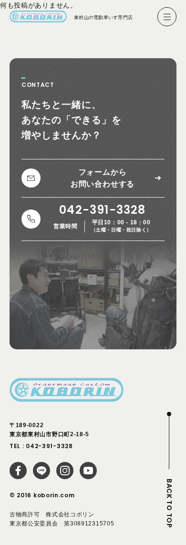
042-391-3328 (49, 446)
